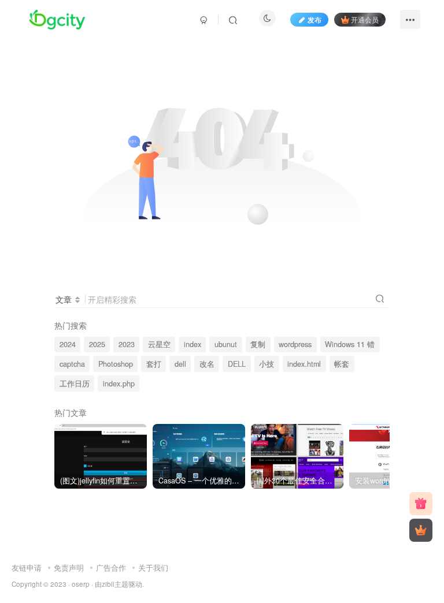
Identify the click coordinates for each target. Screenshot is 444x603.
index (192, 344)
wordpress (295, 344)
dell (180, 364)
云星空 (159, 344)
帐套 (341, 364)
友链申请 (27, 567)
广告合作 (111, 567)
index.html (304, 364)
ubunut (225, 344)
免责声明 (69, 567)
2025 (97, 344)
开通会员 (365, 19)
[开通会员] (420, 530)
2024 (68, 344)
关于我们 (153, 567)
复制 (257, 344)
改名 (206, 364)
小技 (266, 364)
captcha (72, 364)
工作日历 (75, 383)
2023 (127, 344)
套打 (153, 364)
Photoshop (115, 364)
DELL (237, 364)
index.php (119, 383)
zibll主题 (115, 584)
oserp (81, 584)
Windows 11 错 (350, 344)
